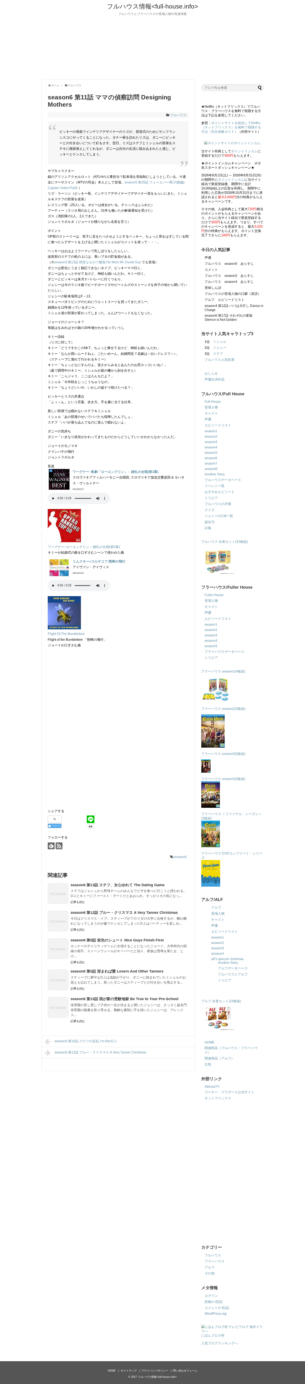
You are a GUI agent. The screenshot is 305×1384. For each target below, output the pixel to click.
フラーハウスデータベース (224, 651)
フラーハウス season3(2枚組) (223, 753)
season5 (211, 452)
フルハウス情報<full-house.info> (152, 6)
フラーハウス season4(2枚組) (223, 779)
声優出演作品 (214, 379)
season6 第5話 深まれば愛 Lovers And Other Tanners (117, 971)
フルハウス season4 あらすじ (229, 281)
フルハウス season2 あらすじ (229, 275)
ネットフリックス (218, 1098)
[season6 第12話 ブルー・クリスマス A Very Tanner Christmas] (58, 921)
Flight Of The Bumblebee (66, 634)
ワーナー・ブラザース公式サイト (229, 1092)
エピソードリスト (218, 425)
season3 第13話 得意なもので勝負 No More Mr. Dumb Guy (97, 262)
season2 (211, 436)
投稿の (213, 1301)
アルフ (216, 907)
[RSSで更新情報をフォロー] (59, 845)
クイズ (210, 510)
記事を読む (78, 902)
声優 (208, 257)
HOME (210, 1042)
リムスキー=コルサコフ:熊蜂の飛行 (99, 561)
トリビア (211, 498)
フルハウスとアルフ (233, 974)
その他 (210, 1273)
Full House (213, 401)
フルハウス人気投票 (219, 359)
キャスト (211, 413)
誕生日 (210, 522)
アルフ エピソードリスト (224, 299)
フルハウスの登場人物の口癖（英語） (233, 293)
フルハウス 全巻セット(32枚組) (224, 541)
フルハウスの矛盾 (218, 504)
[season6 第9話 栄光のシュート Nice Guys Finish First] (58, 948)
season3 (211, 442)
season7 (211, 463)
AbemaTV (212, 1086)
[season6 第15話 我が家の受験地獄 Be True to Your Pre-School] (58, 1007)
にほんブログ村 (212, 1335)
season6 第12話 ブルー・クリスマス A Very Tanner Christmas (124, 912)
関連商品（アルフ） (219, 1058)
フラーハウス (214, 1261)
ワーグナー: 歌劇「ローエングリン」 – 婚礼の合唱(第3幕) (115, 472)
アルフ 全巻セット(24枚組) (221, 1001)
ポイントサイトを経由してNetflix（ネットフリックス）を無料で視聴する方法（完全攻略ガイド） (231, 127)
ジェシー (219, 347)
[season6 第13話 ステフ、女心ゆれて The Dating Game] (58, 893)
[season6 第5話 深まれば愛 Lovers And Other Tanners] (58, 979)
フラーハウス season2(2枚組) (223, 708)
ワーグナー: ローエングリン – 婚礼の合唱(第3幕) (84, 547)
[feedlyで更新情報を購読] (51, 845)
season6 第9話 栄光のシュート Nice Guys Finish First (117, 940)
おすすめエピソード (219, 492)
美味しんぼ (213, 287)
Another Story (215, 474)
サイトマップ (129, 1370)
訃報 (208, 528)
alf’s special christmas (227, 959)
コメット (211, 269)
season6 (180, 857)
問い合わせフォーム (185, 1370)
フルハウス (178, 115)
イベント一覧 (214, 486)
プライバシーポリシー (154, 1370)
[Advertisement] (152, 47)
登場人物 (211, 407)
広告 (208, 1064)
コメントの (217, 1308)
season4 (211, 447)
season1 (211, 431)
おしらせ (211, 373)
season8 (211, 469)
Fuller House (214, 595)
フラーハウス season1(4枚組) (223, 671)
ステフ (218, 353)
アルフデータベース (233, 968)
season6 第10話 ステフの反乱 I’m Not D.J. (86, 1041)
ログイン (211, 1295)
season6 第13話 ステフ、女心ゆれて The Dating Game (118, 885)
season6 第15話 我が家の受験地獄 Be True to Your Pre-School (124, 999)
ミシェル (219, 341)
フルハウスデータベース (223, 480)
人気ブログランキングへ (219, 1343)
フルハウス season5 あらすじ (229, 263)
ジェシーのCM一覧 (219, 516)
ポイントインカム (244, 151)
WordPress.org (216, 1313)
